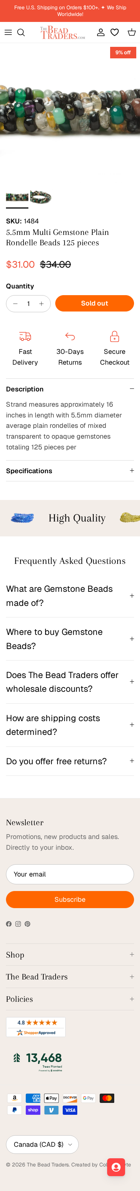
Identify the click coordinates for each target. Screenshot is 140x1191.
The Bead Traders (48, 1164)
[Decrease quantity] (13, 304)
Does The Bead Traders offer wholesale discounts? (62, 681)
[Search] (24, 32)
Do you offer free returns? (56, 761)
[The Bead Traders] (62, 32)
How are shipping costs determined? (53, 724)
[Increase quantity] (43, 304)
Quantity (20, 286)
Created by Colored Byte (101, 1164)
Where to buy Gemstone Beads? (54, 638)
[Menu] (8, 32)
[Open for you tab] (116, 1167)
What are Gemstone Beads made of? (59, 595)
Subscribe (70, 899)
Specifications (29, 471)
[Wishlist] (115, 32)
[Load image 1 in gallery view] (70, 113)
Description (25, 389)
